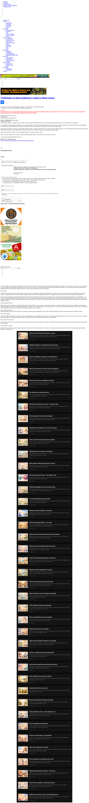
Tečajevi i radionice (7, 37)
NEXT (6, 203)
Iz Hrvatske (8, 25)
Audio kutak (9, 68)
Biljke (7, 66)
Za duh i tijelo (9, 38)
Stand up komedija (10, 35)
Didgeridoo (8, 46)
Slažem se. (5, 194)
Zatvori (2, 156)
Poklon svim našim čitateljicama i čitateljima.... (14, 162)
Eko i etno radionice (10, 42)
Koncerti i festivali (10, 30)
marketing (5, 1)
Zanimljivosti (9, 22)
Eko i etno (5, 56)
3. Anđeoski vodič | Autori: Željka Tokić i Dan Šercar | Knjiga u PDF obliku (19, 181)
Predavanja (8, 24)
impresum (5, 3)
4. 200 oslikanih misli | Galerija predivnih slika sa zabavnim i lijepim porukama (20, 182)
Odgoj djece (8, 41)
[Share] (44, 102)
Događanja (5, 29)
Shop (7, 27)
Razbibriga (5, 67)
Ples (7, 32)
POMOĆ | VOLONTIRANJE (10, 5)
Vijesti (4, 21)
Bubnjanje (8, 31)
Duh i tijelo (5, 50)
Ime (2, 185)
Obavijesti (8, 26)
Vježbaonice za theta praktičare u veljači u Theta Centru (28, 97)
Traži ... (2, 78)
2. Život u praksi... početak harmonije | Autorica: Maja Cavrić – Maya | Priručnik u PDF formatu (24, 179)
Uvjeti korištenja (7, 4)
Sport (7, 48)
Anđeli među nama (10, 53)
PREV (2, 203)
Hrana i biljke (6, 62)
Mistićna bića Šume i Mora (12, 55)
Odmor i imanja (9, 57)
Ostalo (7, 36)
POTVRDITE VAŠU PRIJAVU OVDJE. (16, 203)
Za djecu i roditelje (10, 40)
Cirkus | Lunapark (10, 34)
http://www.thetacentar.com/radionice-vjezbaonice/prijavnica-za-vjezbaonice (17, 140)
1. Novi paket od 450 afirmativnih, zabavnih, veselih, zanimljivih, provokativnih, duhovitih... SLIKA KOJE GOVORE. (29, 178)
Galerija (5, 71)
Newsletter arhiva (7, 6)
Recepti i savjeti (9, 65)
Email (2, 189)
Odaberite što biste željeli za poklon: (9, 177)
